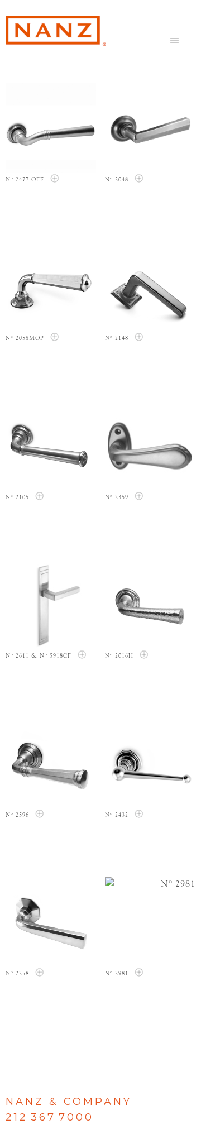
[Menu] (174, 40)
